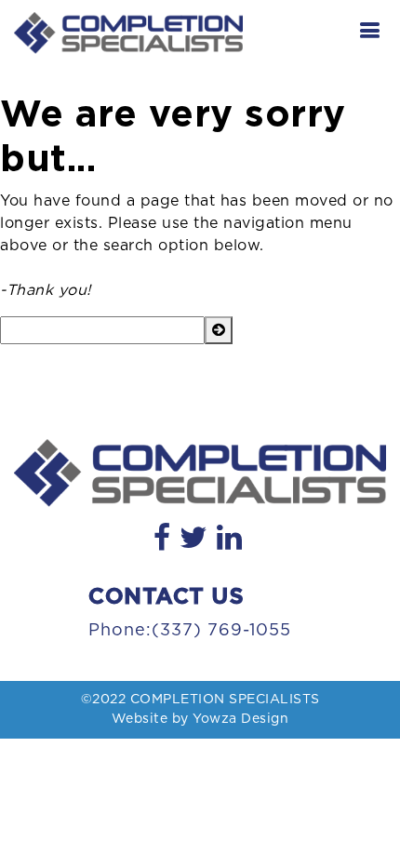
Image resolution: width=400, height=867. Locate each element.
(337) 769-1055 (221, 630)
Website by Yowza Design (200, 719)
